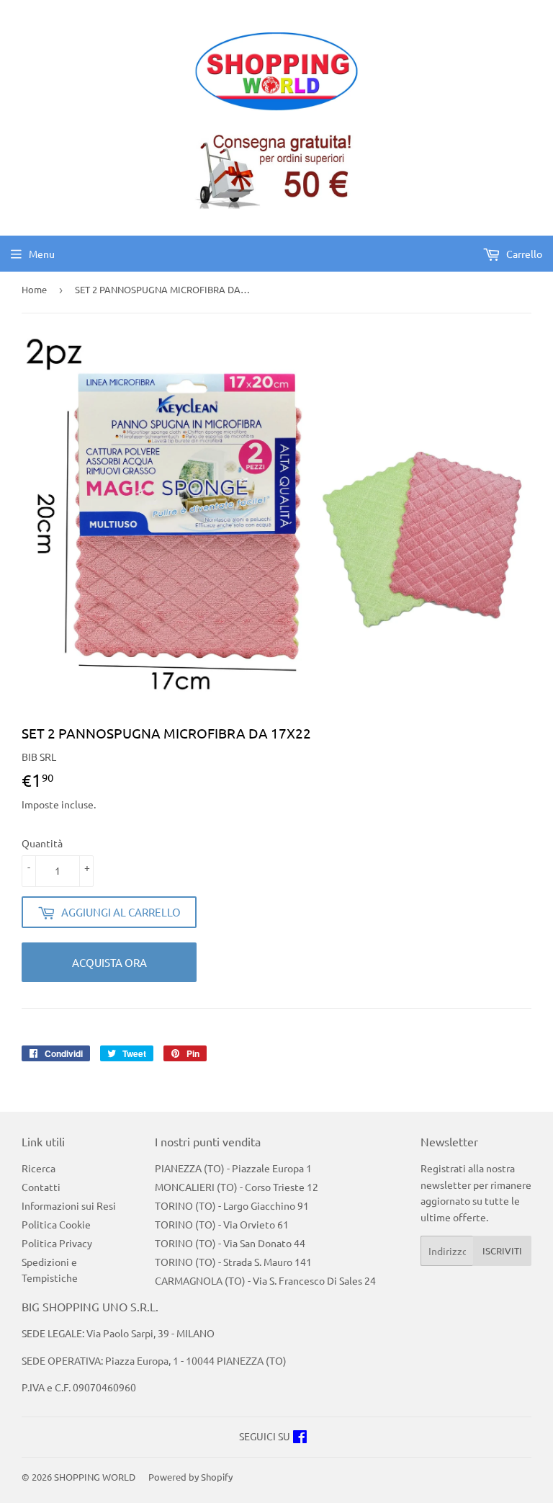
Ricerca (38, 1167)
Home (34, 289)
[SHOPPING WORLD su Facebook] (299, 1438)
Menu (42, 253)
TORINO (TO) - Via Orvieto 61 (222, 1224)
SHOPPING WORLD (94, 1477)
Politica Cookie (56, 1224)
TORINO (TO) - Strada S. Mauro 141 (233, 1261)
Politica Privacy (57, 1242)
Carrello (523, 253)
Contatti (41, 1186)
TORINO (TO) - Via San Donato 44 (230, 1242)
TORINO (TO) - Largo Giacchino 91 (232, 1205)
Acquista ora (109, 962)
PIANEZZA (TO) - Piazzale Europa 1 (233, 1167)
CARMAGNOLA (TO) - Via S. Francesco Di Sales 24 (265, 1280)
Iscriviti (502, 1250)
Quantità (42, 843)
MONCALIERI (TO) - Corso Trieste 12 (236, 1186)
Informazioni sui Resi (69, 1205)
